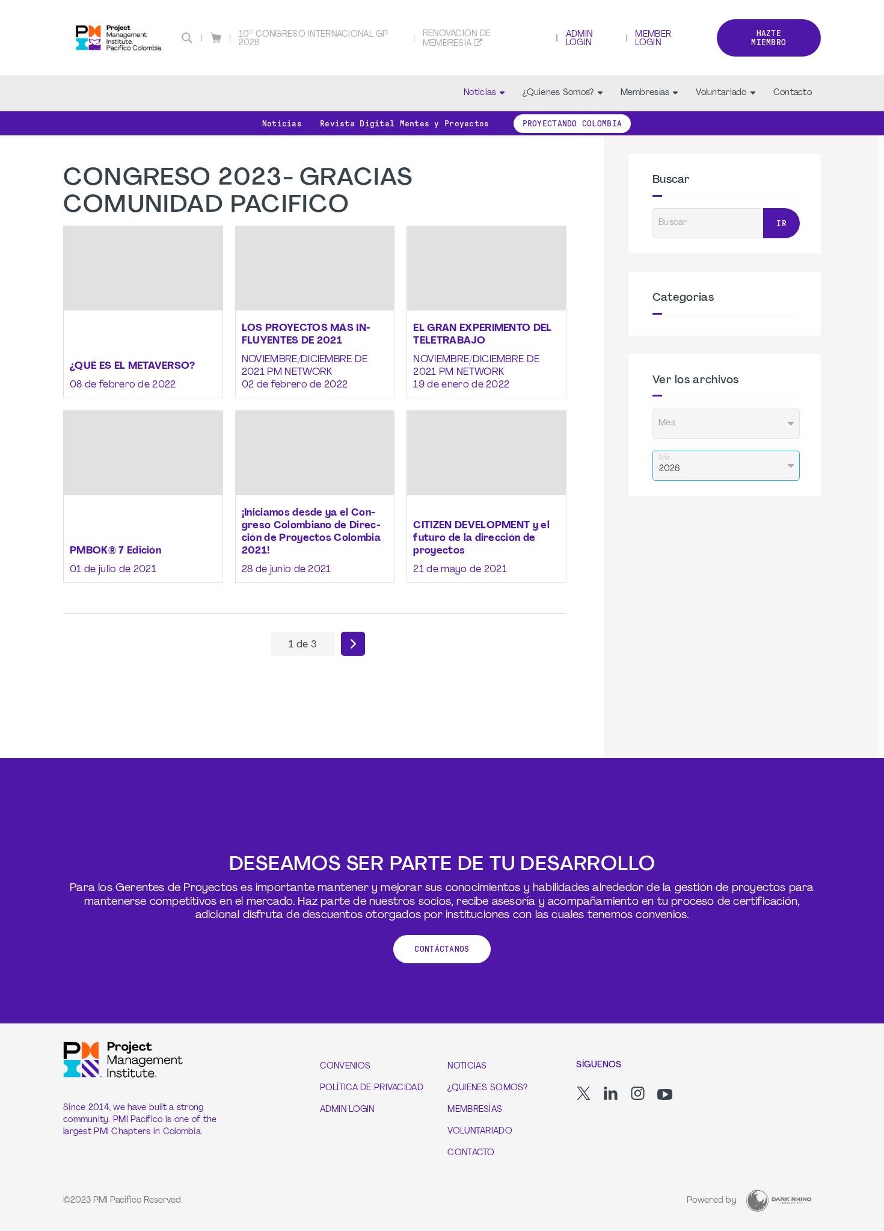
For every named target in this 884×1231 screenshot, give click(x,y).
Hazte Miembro (768, 38)
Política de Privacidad (371, 1088)
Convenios (345, 1066)
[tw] (583, 1093)
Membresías (645, 92)
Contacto (792, 92)
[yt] (664, 1094)
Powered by (712, 1200)
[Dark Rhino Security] (779, 1200)
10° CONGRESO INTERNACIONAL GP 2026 (313, 39)
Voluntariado (721, 92)
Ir (781, 223)
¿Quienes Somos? (558, 92)
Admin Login (579, 39)
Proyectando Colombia (572, 123)
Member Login (653, 39)
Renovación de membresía (457, 38)
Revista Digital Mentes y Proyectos (405, 123)
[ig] (637, 1093)
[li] (610, 1093)
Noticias (480, 92)
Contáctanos (441, 949)
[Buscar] (187, 37)
